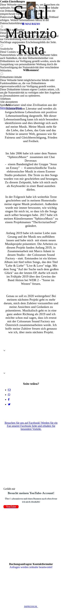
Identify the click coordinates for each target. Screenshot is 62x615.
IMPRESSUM (31, 606)
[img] (31, 10)
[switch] (1, 45)
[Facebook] (8, 399)
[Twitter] (9, 404)
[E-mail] (9, 389)
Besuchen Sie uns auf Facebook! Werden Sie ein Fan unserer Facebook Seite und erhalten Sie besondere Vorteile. (31, 425)
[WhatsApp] (9, 394)
